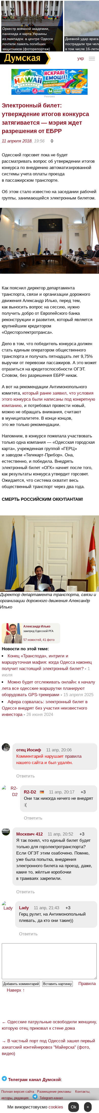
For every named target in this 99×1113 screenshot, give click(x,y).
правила (73, 756)
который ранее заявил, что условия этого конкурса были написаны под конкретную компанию (48, 399)
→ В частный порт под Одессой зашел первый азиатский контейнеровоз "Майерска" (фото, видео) (48, 1047)
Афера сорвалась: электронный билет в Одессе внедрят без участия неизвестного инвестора (45, 708)
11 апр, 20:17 (61, 792)
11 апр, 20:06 (59, 750)
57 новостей (32, 640)
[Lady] (7, 908)
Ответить (25, 776)
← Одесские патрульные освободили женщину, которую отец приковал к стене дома (49, 1025)
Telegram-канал (51, 1098)
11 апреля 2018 (16, 141)
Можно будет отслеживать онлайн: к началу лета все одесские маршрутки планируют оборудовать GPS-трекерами (48, 688)
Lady (24, 907)
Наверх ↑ (16, 990)
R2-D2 (30, 792)
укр (80, 58)
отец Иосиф (28, 750)
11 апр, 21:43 (46, 907)
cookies (55, 1107)
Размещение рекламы (54, 1091)
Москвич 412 (29, 834)
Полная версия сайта (17, 1091)
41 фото (49, 640)
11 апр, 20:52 (60, 834)
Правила (87, 983)
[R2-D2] (10, 794)
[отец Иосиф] (6, 750)
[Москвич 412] (6, 834)
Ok (73, 1107)
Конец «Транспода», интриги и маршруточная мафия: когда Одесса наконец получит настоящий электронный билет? (47, 662)
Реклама (49, 96)
